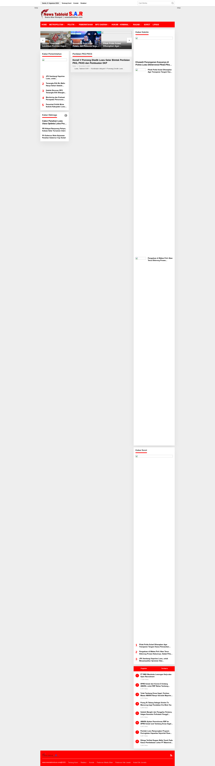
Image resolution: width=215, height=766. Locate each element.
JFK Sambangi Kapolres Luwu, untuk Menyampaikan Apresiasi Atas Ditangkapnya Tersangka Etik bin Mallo (55, 77)
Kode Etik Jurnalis (139, 762)
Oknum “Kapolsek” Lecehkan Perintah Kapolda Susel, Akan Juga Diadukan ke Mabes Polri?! (55, 44)
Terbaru (164, 668)
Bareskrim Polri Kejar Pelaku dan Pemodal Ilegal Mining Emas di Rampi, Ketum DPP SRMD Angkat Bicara (85, 44)
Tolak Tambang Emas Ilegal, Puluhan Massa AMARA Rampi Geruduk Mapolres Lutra (156, 694)
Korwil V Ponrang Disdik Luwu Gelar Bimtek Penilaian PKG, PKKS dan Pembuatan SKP (101, 61)
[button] (172, 3)
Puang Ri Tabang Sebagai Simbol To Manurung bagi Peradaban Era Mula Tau (155, 703)
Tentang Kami (73, 762)
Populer (144, 668)
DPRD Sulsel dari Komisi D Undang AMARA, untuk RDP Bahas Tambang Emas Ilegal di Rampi (154, 685)
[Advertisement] (129, 13)
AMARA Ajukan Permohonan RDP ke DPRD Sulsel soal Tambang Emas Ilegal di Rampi (155, 722)
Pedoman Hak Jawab (123, 762)
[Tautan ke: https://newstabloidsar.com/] (65, 115)
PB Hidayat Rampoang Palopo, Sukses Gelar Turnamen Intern (54, 129)
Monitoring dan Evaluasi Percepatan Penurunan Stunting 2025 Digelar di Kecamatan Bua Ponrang (55, 98)
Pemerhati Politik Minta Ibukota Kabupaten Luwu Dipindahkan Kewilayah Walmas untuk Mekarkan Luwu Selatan (55, 105)
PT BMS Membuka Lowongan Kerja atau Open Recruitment (155, 675)
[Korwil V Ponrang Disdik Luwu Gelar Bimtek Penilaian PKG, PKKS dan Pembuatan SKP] (123, 69)
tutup (36, 8)
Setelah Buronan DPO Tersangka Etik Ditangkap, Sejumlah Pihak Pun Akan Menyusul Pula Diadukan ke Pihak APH (56, 91)
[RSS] (171, 755)
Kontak (91, 762)
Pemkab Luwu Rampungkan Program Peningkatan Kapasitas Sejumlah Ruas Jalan (155, 732)
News (74, 66)
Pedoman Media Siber (105, 762)
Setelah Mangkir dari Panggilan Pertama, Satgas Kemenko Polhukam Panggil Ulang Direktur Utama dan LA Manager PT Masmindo (156, 713)
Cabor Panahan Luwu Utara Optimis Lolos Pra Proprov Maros (53, 122)
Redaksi (83, 762)
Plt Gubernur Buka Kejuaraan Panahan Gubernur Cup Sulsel (54, 136)
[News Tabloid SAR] (62, 14)
